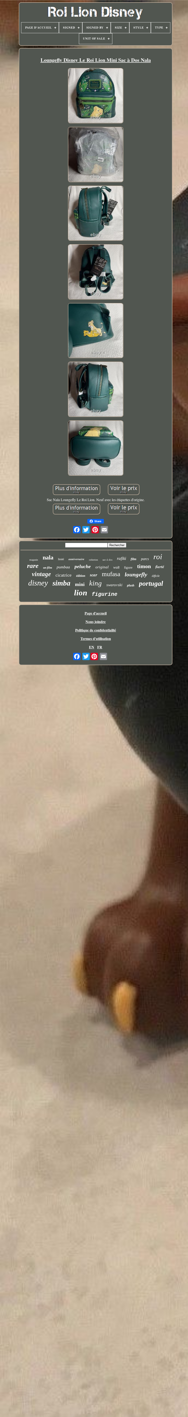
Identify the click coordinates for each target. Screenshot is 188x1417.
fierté (159, 566)
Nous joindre (96, 621)
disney (38, 583)
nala (48, 557)
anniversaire (76, 559)
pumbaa (63, 567)
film (133, 559)
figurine (104, 594)
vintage (41, 574)
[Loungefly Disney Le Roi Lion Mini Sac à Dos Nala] (95, 96)
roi (157, 557)
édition (80, 576)
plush (130, 585)
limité (61, 559)
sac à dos (107, 559)
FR (99, 647)
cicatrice (63, 575)
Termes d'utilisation (95, 638)
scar (93, 575)
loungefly (136, 574)
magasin (33, 559)
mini (80, 584)
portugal (151, 583)
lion (80, 592)
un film (47, 567)
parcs (145, 559)
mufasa (111, 574)
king (95, 583)
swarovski (114, 585)
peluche (83, 566)
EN (91, 647)
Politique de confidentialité (95, 630)
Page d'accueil (96, 613)
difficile (156, 576)
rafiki (121, 558)
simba (61, 583)
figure (128, 567)
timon (144, 566)
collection (93, 560)
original (102, 567)
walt (116, 567)
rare (33, 565)
